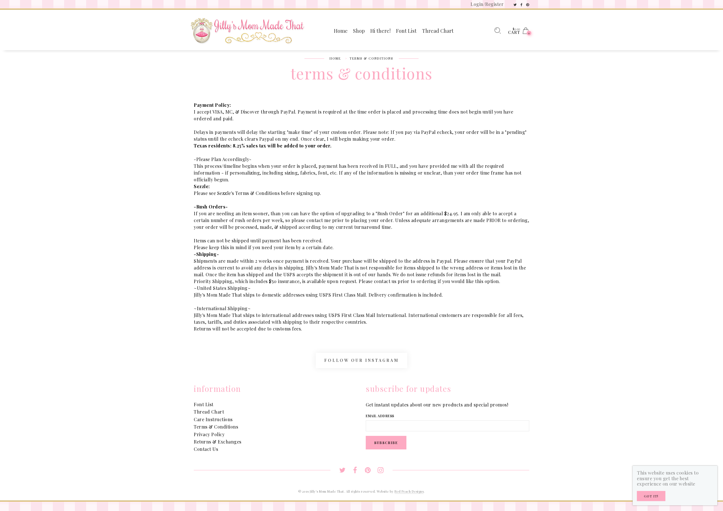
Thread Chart (209, 412)
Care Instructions (213, 419)
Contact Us (206, 449)
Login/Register (487, 4)
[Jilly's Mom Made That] (247, 30)
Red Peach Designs (409, 491)
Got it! (651, 496)
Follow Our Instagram (361, 360)
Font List (204, 404)
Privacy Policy (209, 434)
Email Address (380, 416)
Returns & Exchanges (217, 442)
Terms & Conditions (216, 427)
